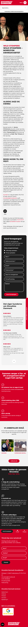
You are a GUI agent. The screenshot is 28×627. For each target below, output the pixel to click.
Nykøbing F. (4, 599)
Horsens (3, 597)
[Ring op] (24, 530)
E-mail (17, 531)
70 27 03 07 (20, 219)
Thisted (3, 595)
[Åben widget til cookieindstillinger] (2, 624)
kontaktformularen (15, 221)
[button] (25, 2)
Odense (3, 594)
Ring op (24, 531)
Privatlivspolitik (5, 580)
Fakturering (4, 582)
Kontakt (5, 194)
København (4, 592)
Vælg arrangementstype (11, 248)
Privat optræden (10, 253)
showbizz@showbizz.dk (10, 198)
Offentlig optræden (11, 250)
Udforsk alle (14, 461)
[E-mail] (17, 530)
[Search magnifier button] (25, 7)
